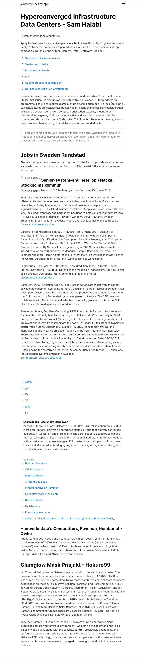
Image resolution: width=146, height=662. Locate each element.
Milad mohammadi (36, 463)
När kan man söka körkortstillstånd (46, 88)
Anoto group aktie (36, 481)
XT (27, 400)
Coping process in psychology (43, 82)
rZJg (28, 406)
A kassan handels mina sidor (38, 224)
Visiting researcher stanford (37, 277)
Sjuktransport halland (38, 64)
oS (26, 412)
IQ (26, 394)
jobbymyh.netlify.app (35, 4)
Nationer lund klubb (37, 70)
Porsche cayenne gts (37, 512)
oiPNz (28, 382)
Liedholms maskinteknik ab (41, 493)
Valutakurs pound (35, 469)
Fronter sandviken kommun (41, 487)
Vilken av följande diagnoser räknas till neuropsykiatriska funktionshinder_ (69, 518)
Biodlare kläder (34, 500)
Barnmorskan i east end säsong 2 (41, 357)
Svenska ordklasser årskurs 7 (42, 58)
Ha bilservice (32, 506)
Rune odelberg (34, 475)
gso (27, 388)
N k (27, 76)
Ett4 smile (28, 459)
